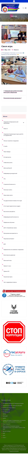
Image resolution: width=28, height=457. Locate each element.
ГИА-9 (4, 437)
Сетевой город (6, 409)
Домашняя (11, 19)
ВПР (4, 433)
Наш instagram (6, 424)
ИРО (4, 435)
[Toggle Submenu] (23, 122)
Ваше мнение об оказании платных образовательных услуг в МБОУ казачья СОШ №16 (14, 427)
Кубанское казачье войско (9, 407)
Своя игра (16, 19)
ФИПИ (4, 414)
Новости (16, 49)
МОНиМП (5, 416)
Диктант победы (7, 431)
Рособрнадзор (6, 411)
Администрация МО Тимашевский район (12, 405)
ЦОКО (4, 418)
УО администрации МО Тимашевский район (13, 403)
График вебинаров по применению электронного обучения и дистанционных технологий (14, 421)
